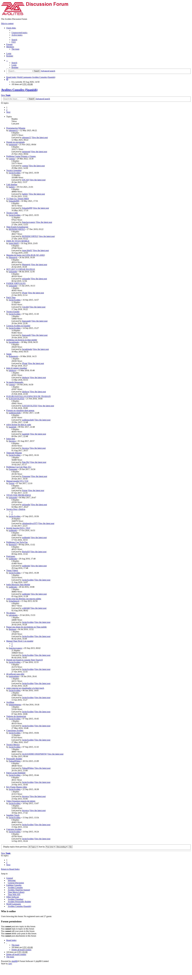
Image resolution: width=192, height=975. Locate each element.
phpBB (14, 961)
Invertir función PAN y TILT (18, 528)
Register (14, 67)
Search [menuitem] (14, 40)
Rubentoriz (13, 356)
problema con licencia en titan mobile (21, 340)
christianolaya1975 (30, 523)
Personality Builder (14, 759)
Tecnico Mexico (13, 744)
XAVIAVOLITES (16, 399)
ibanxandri (26, 321)
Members (10, 47)
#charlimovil (14, 601)
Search (14, 63)
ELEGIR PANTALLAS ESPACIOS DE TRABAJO (28, 396)
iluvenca (12, 441)
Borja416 (13, 544)
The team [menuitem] (15, 49)
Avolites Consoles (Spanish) (43, 77)
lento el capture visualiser (16, 368)
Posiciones (10, 556)
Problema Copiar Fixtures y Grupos (21, 156)
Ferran (11, 483)
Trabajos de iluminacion (16, 716)
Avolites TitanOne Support (19, 890)
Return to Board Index (10, 869)
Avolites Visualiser (15, 899)
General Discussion (16, 883)
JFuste (24, 293)
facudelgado (14, 342)
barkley (12, 187)
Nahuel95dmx (15, 761)
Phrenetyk (13, 257)
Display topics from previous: (15, 847)
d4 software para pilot (15, 674)
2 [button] (6, 110)
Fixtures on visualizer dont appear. (20, 410)
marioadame (14, 676)
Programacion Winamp (15, 128)
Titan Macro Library (16, 892)
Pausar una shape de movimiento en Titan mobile (26, 627)
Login (13, 65)
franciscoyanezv (28, 222)
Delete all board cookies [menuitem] (21, 950)
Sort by (42, 847)
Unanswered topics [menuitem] (19, 33)
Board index (11, 77)
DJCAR (25, 180)
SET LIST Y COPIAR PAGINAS (20, 269)
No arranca (10, 613)
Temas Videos (12, 570)
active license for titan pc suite (18, 424)
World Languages (24, 77)
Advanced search (48, 71)
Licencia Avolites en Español (18, 326)
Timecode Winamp (14, 453)
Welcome (12, 880)
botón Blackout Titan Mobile (18, 584)
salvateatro (13, 615)
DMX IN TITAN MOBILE (17, 241)
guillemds (13, 530)
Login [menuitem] (8, 53)
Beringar (12, 629)
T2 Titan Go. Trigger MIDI (17, 199)
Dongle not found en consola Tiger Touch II (24, 660)
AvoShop (10, 702)
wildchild (26, 608)
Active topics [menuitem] (16, 35)
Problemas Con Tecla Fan (17, 542)
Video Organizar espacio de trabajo (20, 801)
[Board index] (37, 14)
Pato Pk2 (26, 462)
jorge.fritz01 (14, 243)
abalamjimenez (15, 704)
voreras (12, 159)
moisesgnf (13, 144)
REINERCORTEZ (17, 229)
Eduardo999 (14, 201)
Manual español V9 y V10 (17, 481)
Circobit (25, 307)
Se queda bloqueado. (15, 382)
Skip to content (7, 23)
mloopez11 (13, 130)
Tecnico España (12, 311)
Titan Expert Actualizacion (17, 227)
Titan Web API (14, 894)
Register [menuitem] (9, 56)
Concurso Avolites (13, 829)
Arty (10, 963)
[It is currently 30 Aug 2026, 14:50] (7, 79)
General (9, 878)
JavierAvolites (15, 173)
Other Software (12, 897)
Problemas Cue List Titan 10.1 (18, 467)
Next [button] (8, 112)
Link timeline (11, 184)
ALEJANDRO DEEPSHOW (34, 754)
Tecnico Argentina (13, 170)
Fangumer (13, 469)
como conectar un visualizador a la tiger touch (25, 688)
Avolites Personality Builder (19, 901)
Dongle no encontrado (15, 142)
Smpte (8, 354)
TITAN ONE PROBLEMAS (18, 495)
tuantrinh (12, 427)
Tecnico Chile (12, 213)
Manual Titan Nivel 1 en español (19, 641)
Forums (9, 44)
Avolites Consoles (15, 887)
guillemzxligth (15, 413)
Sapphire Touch (12, 815)
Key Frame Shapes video (16, 787)
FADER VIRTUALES (15, 283)
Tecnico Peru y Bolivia (15, 509)
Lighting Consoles (13, 885)
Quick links (11, 28)
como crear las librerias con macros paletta (23, 599)
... (7, 60)
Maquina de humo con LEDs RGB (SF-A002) (25, 255)
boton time (10, 439)
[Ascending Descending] (62, 847)
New (6, 95)
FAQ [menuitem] (13, 42)
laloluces (12, 370)
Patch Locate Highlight (15, 773)
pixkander (13, 271)
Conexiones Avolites (14, 730)
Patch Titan (11, 297)
